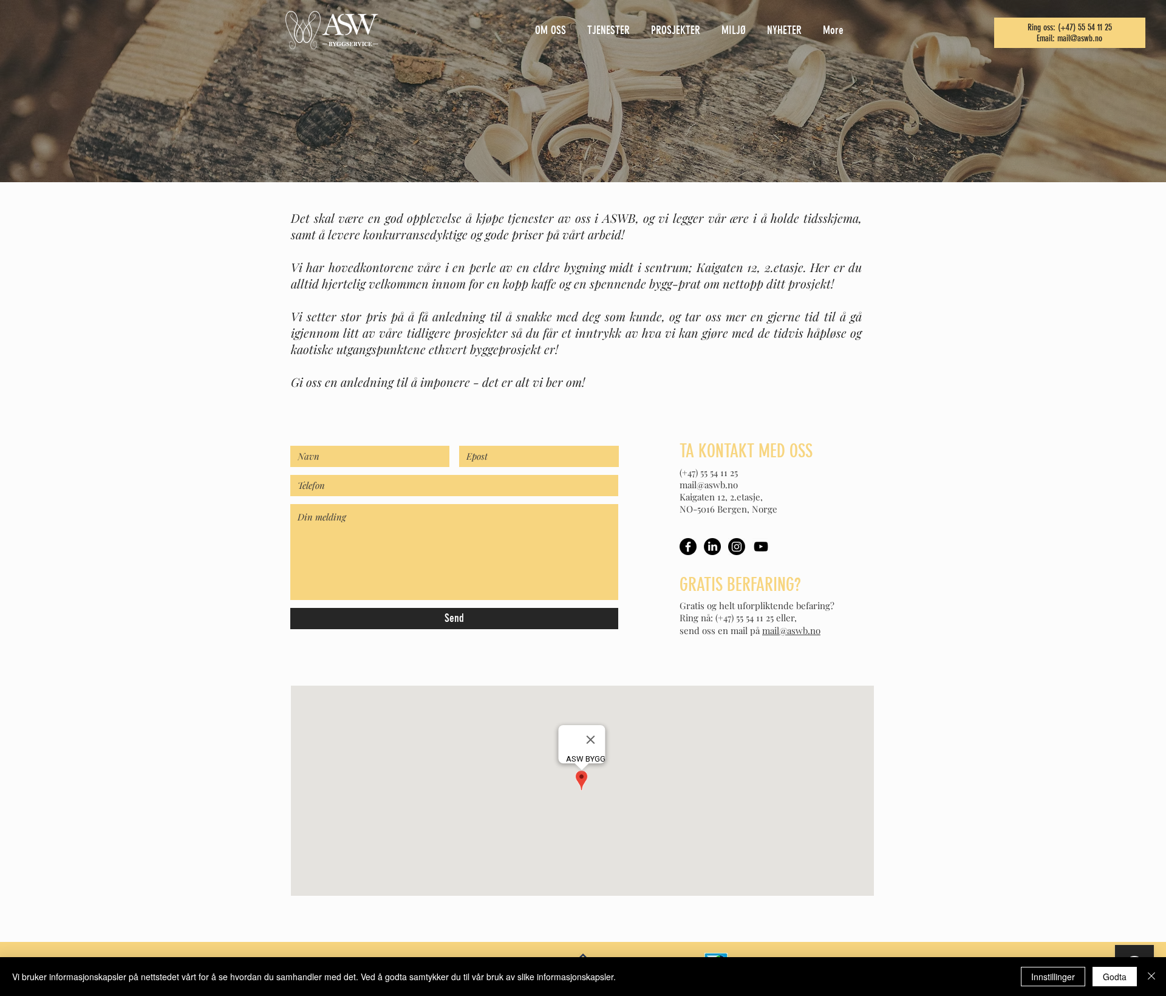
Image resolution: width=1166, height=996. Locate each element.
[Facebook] (688, 546)
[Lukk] (1151, 976)
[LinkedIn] (712, 546)
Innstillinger (1053, 976)
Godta (1115, 976)
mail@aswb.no (1079, 38)
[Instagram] (736, 546)
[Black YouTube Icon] (760, 546)
